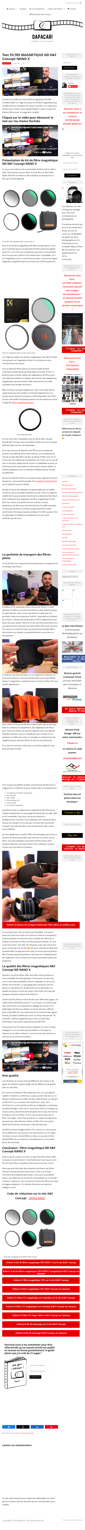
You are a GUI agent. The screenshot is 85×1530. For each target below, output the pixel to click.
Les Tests (6, 63)
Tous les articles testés (26, 1433)
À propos (22, 9)
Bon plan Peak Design (69, 489)
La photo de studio (68, 507)
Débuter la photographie (70, 496)
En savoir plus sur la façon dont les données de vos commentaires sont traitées (28, 1501)
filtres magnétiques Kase (22, 402)
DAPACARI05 (37, 1198)
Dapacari (42, 37)
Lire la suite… (67, 259)
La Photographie (67, 511)
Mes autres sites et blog (41, 14)
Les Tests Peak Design (69, 541)
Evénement (65, 503)
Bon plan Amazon (67, 485)
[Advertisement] (30, 280)
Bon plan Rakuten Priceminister (72, 492)
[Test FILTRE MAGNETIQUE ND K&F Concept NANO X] (30, 81)
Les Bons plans (67, 530)
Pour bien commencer (69, 545)
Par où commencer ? (37, 9)
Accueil (11, 9)
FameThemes (78, 1520)
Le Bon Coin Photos (55, 9)
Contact (73, 9)
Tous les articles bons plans (71, 549)
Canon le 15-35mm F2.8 (46, 481)
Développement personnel (70, 500)
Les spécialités (66, 534)
